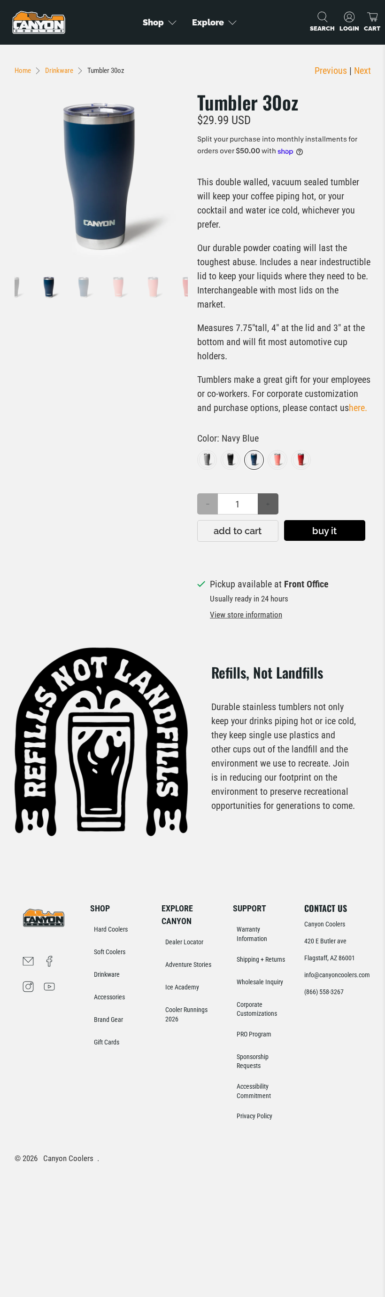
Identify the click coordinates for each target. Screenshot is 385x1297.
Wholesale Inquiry (260, 982)
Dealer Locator (184, 942)
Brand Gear (108, 1019)
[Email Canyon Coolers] (28, 962)
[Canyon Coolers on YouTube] (49, 988)
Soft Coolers (109, 952)
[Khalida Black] (230, 460)
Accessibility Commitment (254, 1091)
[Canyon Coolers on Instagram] (28, 988)
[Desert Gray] (207, 460)
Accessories (109, 997)
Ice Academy (182, 987)
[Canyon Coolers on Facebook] (49, 962)
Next (362, 70)
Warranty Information (252, 933)
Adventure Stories (188, 964)
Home (23, 70)
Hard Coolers (111, 929)
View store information (246, 614)
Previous (331, 70)
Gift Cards (106, 1042)
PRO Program (254, 1034)
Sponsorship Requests (253, 1061)
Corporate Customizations (257, 1009)
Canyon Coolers (68, 1158)
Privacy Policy (254, 1116)
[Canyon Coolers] (39, 22)
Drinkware (59, 70)
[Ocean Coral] (277, 460)
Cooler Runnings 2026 (186, 1014)
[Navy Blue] (254, 460)
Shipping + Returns (261, 959)
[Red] (301, 460)
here (358, 407)
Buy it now (324, 533)
